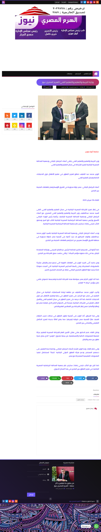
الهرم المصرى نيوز (74, 501)
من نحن (57, 2)
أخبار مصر (78, 73)
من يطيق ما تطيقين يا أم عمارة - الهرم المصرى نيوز (64, 484)
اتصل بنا (64, 2)
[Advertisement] (50, 55)
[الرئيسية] (96, 73)
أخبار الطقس (87, 73)
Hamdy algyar (69, 489)
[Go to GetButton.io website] (96, 530)
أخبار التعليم (64, 87)
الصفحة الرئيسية (73, 87)
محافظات (69, 73)
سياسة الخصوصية (73, 2)
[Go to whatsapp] (96, 526)
